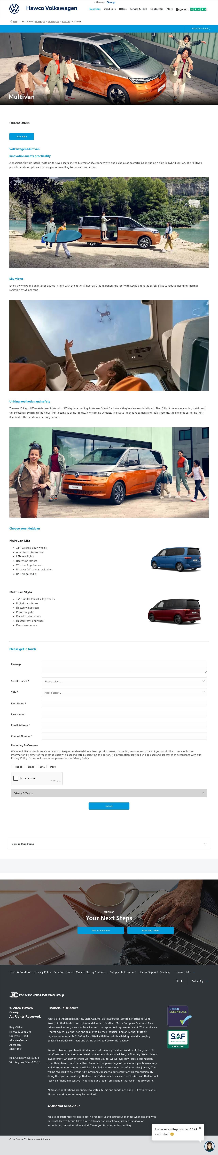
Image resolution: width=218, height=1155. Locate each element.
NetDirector (18, 1139)
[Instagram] (177, 981)
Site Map (165, 972)
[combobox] (124, 681)
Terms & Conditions (21, 972)
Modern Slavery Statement (91, 972)
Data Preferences (63, 972)
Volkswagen (53, 21)
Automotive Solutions (39, 1139)
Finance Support (148, 972)
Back (15, 21)
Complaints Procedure (123, 972)
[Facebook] (181, 981)
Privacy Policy (43, 972)
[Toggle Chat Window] (209, 1146)
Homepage (40, 21)
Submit (109, 806)
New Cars (66, 21)
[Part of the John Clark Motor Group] (36, 996)
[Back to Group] (104, 2)
